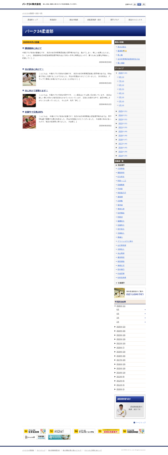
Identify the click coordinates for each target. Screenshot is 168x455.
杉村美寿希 (122, 278)
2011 (120, 385)
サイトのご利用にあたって (93, 450)
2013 (120, 377)
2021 (123, 127)
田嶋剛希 (121, 185)
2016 (123, 148)
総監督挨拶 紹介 (124, 399)
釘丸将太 (121, 177)
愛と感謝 (121, 63)
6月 (121, 85)
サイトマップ (41, 450)
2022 (123, 123)
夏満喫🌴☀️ (122, 51)
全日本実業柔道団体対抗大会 (129, 59)
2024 (123, 115)
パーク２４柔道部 (28, 13)
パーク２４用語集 (28, 450)
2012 (120, 381)
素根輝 (120, 197)
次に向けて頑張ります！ (36, 90)
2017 (123, 144)
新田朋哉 (121, 261)
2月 (121, 101)
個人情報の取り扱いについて (72, 450)
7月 (121, 81)
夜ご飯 (120, 55)
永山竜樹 (121, 253)
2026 (123, 73)
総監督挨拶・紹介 (94, 20)
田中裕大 (121, 229)
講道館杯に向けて (33, 48)
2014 (123, 156)
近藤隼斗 (121, 225)
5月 (121, 89)
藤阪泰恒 (121, 173)
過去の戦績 (73, 20)
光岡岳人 (121, 249)
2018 (123, 140)
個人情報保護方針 (54, 450)
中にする (139, 4)
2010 (120, 389)
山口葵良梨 (122, 245)
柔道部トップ (33, 20)
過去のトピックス (135, 20)
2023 (123, 119)
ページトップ (140, 423)
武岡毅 (120, 201)
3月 (121, 97)
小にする (135, 4)
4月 (121, 93)
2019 (123, 136)
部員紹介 (53, 20)
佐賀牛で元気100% (34, 112)
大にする (144, 4)
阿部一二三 (122, 181)
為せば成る (122, 47)
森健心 (120, 237)
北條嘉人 (121, 233)
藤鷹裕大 (121, 221)
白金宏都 (121, 273)
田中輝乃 (121, 269)
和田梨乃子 (122, 193)
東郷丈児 (121, 265)
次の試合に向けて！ (34, 69)
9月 (41, 13)
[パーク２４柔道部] (31, 3)
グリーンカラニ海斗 (125, 241)
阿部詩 (120, 217)
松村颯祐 (121, 213)
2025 (37, 13)
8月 (121, 77)
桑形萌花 (121, 257)
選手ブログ (114, 20)
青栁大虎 (121, 209)
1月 (121, 105)
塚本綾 (120, 205)
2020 (123, 131)
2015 (123, 152)
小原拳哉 (121, 169)
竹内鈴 (120, 189)
